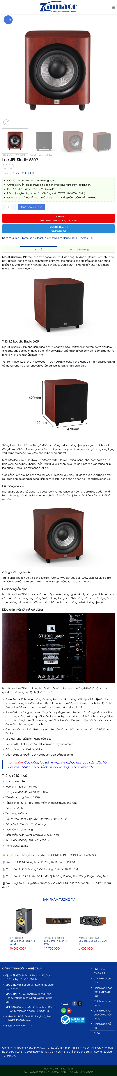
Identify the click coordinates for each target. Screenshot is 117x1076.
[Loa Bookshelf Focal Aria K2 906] (23, 921)
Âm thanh (20, 154)
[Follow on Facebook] (74, 1003)
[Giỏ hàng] (113, 7)
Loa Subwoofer (23, 237)
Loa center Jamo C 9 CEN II (93, 942)
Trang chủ (7, 154)
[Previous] (6, 70)
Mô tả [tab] (38, 249)
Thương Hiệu (35, 154)
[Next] (111, 70)
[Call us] (63, 1010)
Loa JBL (48, 154)
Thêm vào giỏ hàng (31, 206)
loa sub (45, 762)
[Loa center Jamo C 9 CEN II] (93, 921)
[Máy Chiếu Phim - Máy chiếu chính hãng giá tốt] (58, 6)
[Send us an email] (79, 1003)
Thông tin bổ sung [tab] (78, 249)
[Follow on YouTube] (69, 1010)
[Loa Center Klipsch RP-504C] (58, 921)
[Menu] (4, 7)
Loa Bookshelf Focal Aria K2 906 (22, 942)
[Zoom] (6, 122)
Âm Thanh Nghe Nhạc (57, 237)
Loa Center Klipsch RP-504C (56, 942)
